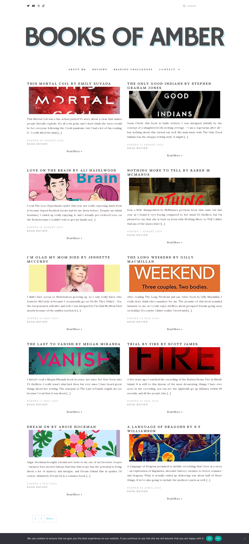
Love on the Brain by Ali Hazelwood (71, 170)
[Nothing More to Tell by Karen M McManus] (174, 191)
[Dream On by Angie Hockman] (74, 443)
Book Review (37, 144)
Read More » (74, 151)
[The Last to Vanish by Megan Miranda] (74, 361)
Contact (168, 69)
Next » (50, 518)
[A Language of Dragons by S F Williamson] (174, 447)
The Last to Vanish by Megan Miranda (74, 344)
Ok (209, 538)
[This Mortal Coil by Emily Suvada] (74, 100)
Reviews (100, 69)
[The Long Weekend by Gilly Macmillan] (174, 278)
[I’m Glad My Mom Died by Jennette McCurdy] (74, 278)
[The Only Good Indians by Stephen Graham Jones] (174, 104)
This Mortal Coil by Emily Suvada (69, 83)
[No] (244, 538)
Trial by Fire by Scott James (162, 344)
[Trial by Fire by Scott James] (174, 361)
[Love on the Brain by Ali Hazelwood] (74, 187)
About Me (77, 69)
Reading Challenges (133, 69)
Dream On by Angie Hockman (61, 427)
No (218, 538)
